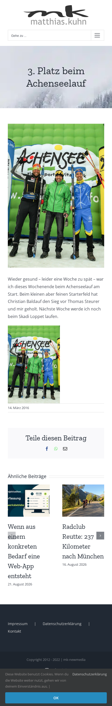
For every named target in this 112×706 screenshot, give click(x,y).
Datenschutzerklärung (62, 623)
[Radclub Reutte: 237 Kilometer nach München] (83, 487)
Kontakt (14, 631)
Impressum (18, 623)
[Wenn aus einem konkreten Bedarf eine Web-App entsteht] (29, 487)
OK (56, 697)
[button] (12, 535)
